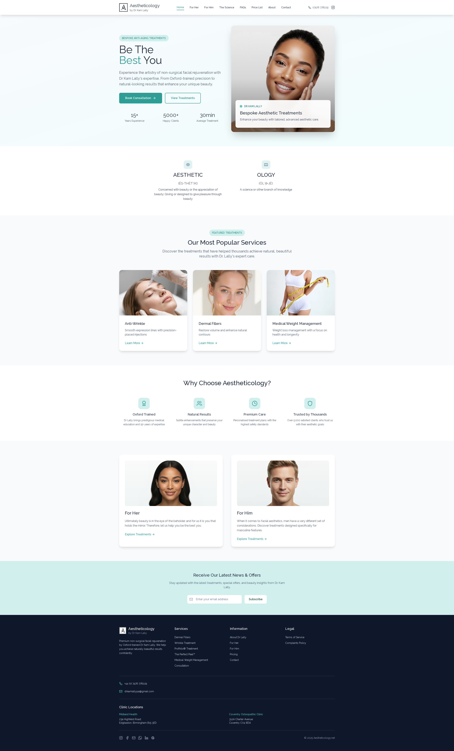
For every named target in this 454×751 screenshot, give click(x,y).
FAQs (243, 7)
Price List (257, 7)
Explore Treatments (138, 534)
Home (180, 7)
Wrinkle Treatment (185, 643)
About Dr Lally (238, 637)
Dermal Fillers (182, 637)
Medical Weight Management (191, 660)
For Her (194, 7)
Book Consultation (138, 98)
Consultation (182, 665)
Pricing (234, 654)
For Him (209, 7)
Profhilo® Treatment (186, 648)
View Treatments (183, 98)
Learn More (132, 343)
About (272, 7)
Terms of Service (294, 637)
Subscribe (255, 599)
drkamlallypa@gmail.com (139, 691)
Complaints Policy (295, 643)
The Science (226, 7)
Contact (286, 7)
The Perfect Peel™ (185, 654)
